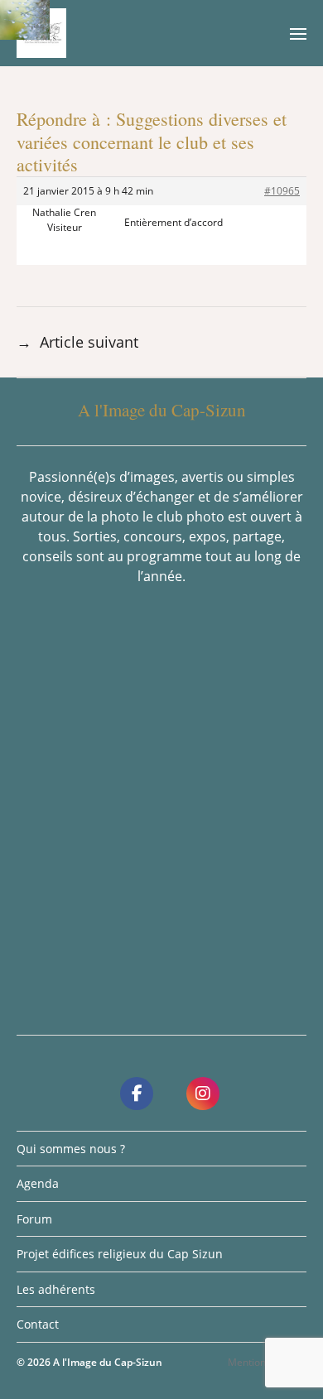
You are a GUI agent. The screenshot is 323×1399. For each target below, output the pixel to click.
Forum (34, 1219)
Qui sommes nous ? (71, 1148)
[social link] (136, 1093)
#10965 (282, 191)
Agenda (38, 1183)
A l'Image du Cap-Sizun (107, 1362)
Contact (38, 1324)
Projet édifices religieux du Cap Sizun (120, 1254)
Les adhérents (56, 1289)
